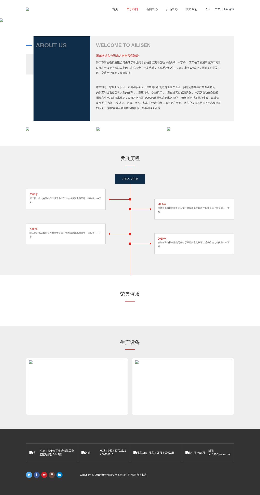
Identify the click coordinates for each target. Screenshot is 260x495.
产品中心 (172, 9)
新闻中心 (152, 9)
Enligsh (229, 9)
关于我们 (132, 9)
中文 (217, 9)
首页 (115, 9)
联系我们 (191, 9)
